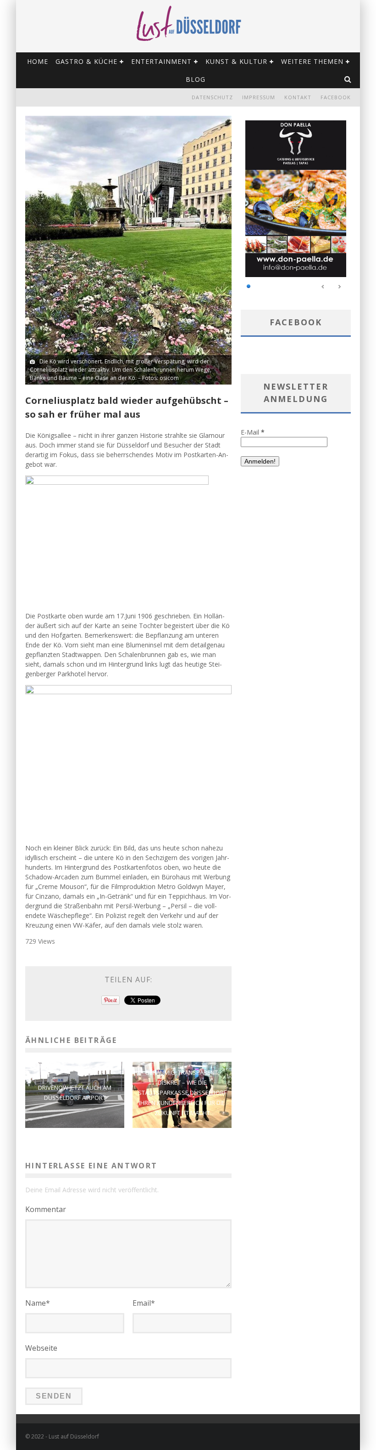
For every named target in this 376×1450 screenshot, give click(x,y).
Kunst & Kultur (236, 61)
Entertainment (161, 61)
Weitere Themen (312, 61)
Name (37, 1303)
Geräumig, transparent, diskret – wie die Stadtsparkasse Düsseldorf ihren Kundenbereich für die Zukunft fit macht (182, 1092)
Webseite (41, 1348)
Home (37, 61)
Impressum (258, 97)
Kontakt (297, 97)
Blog (195, 79)
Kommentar (45, 1209)
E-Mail (253, 432)
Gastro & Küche (86, 61)
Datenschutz (212, 97)
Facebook (336, 97)
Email (144, 1303)
